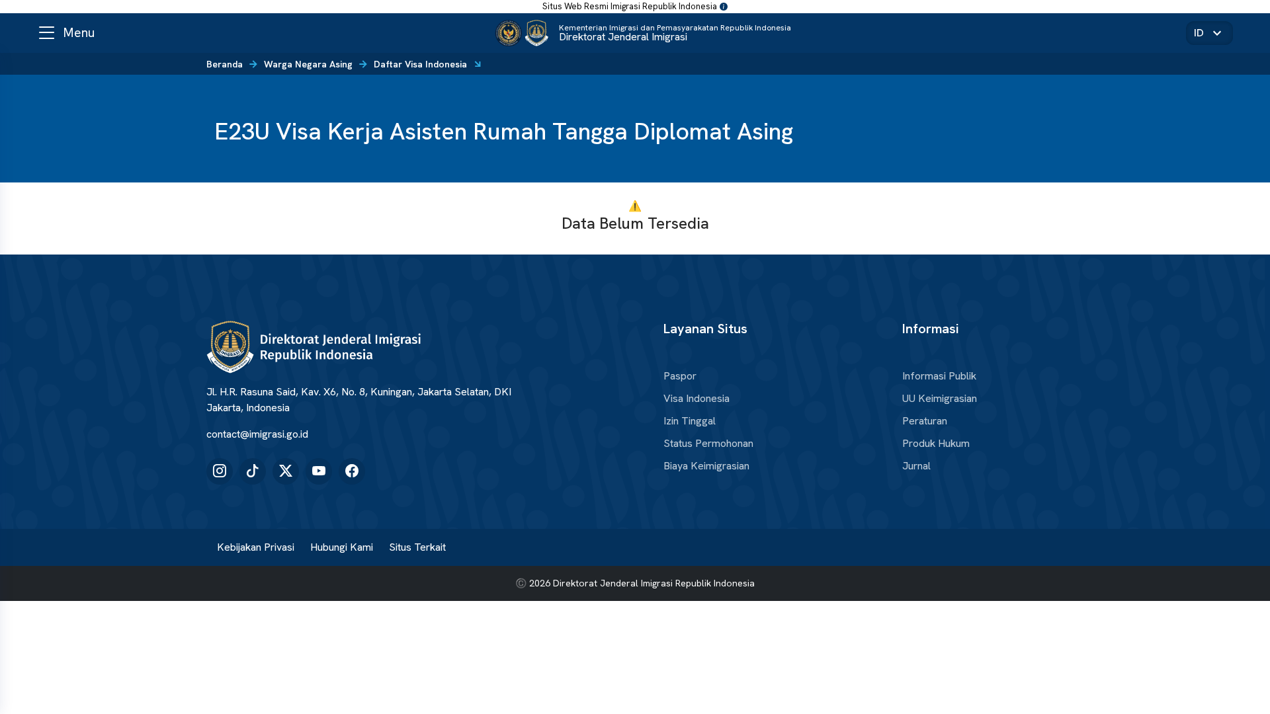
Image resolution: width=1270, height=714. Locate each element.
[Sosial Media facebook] (352, 471)
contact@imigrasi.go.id (257, 434)
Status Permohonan (708, 443)
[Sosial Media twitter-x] (286, 471)
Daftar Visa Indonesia (420, 64)
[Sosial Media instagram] (219, 471)
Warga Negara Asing (308, 64)
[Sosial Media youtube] (319, 471)
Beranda (224, 64)
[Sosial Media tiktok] (252, 471)
